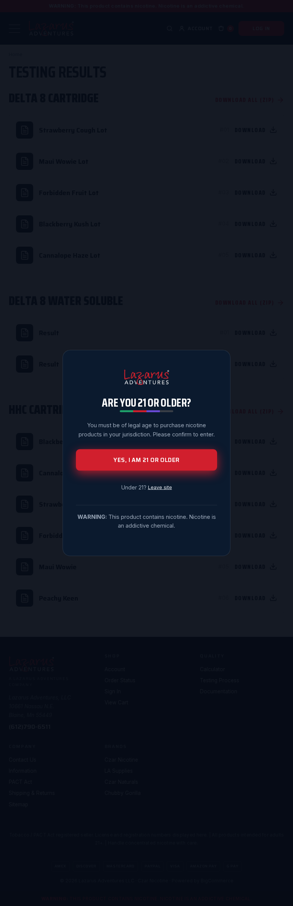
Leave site (160, 487)
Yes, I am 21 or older (146, 459)
